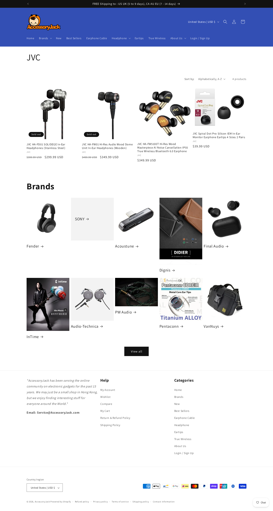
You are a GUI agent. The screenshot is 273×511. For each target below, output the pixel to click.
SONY (80, 219)
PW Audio (123, 312)
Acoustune (124, 246)
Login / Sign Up (184, 453)
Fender (33, 246)
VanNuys (211, 326)
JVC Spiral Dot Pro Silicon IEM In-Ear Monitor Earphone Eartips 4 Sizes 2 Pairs (219, 135)
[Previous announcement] (28, 4)
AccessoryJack (42, 501)
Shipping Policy (110, 425)
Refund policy (82, 501)
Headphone (181, 425)
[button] (45, 38)
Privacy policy (100, 501)
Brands (178, 397)
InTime (33, 336)
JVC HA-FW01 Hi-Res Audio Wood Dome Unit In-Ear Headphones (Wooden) (107, 146)
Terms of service (120, 501)
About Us (180, 446)
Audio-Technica (85, 326)
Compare (106, 404)
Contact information (163, 501)
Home (178, 389)
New (177, 404)
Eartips (178, 432)
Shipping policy (141, 501)
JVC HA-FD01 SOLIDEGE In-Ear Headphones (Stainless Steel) (46, 146)
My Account (107, 389)
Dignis (164, 270)
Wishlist (105, 397)
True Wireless (182, 439)
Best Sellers (181, 411)
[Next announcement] (245, 4)
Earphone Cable (184, 418)
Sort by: (189, 79)
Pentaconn (169, 326)
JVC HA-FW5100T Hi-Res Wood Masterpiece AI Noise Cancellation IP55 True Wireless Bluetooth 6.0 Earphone (162, 147)
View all (136, 351)
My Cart (105, 411)
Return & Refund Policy (115, 418)
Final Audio (214, 246)
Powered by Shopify (60, 501)
